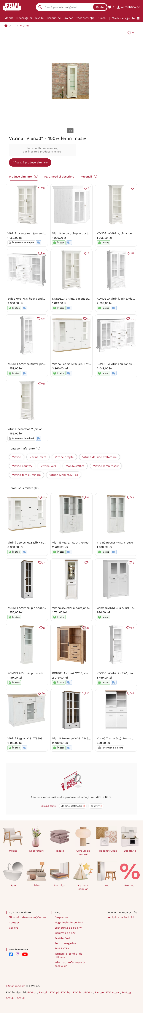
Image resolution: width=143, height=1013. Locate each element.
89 (132, 497)
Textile (39, 18)
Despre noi (61, 917)
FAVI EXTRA (62, 948)
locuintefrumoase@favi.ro (29, 917)
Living (36, 885)
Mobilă (8, 18)
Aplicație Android (123, 917)
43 (132, 693)
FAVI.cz (32, 992)
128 (43, 318)
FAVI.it (88, 992)
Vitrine (24, 25)
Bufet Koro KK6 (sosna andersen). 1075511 (34, 298)
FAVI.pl (55, 992)
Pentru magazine (65, 943)
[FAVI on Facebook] (11, 954)
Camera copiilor (83, 887)
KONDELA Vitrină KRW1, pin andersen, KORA (36, 364)
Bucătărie (104, 18)
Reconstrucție (85, 18)
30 (43, 693)
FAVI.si (21, 997)
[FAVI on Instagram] (17, 954)
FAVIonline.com (15, 985)
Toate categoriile (123, 18)
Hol (106, 885)
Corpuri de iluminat (60, 18)
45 (87, 497)
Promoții (129, 885)
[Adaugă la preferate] (133, 188)
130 (132, 318)
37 (43, 562)
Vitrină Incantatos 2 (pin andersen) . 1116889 (35, 429)
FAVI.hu (66, 992)
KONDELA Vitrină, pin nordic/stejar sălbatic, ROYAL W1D (43, 673)
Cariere (13, 927)
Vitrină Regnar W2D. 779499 (70, 542)
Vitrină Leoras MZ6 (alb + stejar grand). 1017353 (83, 364)
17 (88, 318)
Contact (14, 922)
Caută (100, 7)
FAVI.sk (44, 992)
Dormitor (60, 885)
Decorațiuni (24, 18)
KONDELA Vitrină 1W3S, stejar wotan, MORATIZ (83, 673)
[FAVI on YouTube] (25, 954)
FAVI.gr (10, 997)
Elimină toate (48, 806)
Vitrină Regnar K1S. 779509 (24, 738)
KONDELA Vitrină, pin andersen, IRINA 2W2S (81, 298)
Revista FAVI (62, 938)
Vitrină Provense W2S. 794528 (72, 738)
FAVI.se (100, 992)
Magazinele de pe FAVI (69, 922)
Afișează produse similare (30, 162)
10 (43, 253)
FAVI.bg (127, 992)
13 (43, 188)
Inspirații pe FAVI (65, 932)
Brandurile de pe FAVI (68, 927)
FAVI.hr (78, 992)
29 (132, 33)
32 (87, 628)
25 (87, 693)
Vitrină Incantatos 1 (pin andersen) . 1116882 (35, 233)
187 (132, 253)
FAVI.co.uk (113, 992)
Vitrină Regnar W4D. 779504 (115, 542)
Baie (13, 885)
